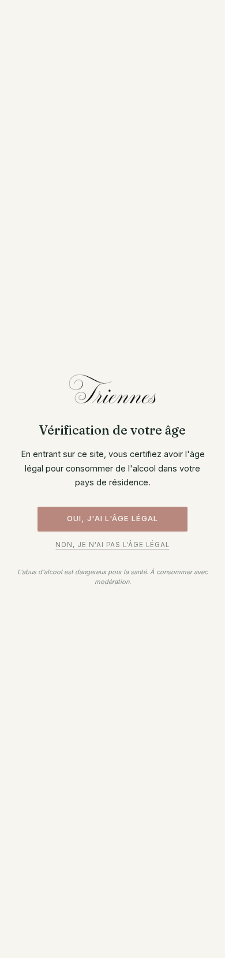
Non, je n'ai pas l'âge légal (112, 545)
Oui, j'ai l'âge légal (113, 518)
